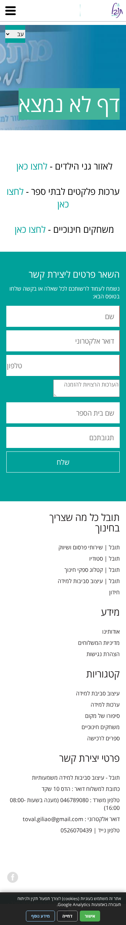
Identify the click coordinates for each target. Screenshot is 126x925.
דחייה (67, 916)
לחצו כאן (30, 166)
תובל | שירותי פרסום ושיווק (89, 547)
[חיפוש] (68, 5)
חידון (114, 592)
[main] (63, 191)
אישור (90, 916)
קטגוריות (103, 673)
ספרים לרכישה (103, 738)
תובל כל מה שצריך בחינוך (84, 522)
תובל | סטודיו (104, 558)
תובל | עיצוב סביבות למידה (89, 581)
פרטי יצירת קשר (89, 758)
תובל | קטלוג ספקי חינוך (92, 570)
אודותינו (111, 631)
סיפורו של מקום (102, 716)
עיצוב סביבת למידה (98, 693)
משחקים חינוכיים (101, 727)
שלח (63, 462)
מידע (110, 612)
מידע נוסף (40, 916)
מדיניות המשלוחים (99, 643)
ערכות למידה (105, 704)
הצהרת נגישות (103, 654)
